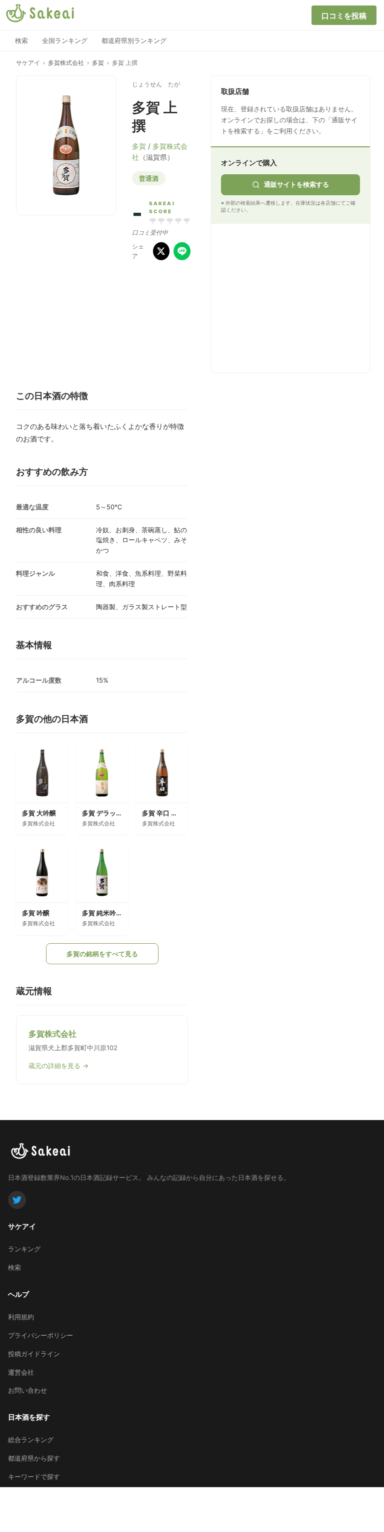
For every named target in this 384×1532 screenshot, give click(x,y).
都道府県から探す (34, 1458)
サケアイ (28, 62)
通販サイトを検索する (296, 184)
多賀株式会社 (66, 62)
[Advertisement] (296, 296)
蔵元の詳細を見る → (58, 1066)
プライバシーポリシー (40, 1335)
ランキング (24, 1249)
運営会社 (21, 1372)
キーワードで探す (34, 1477)
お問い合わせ (27, 1390)
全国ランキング (65, 40)
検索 (21, 40)
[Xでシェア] (161, 251)
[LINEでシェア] (182, 251)
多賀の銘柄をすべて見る (102, 954)
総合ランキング (31, 1440)
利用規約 (21, 1317)
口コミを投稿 (344, 15)
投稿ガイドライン (34, 1354)
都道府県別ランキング (134, 40)
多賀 (98, 62)
